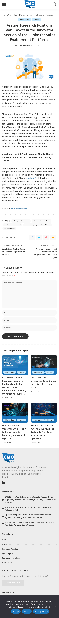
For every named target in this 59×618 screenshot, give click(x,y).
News (36, 19)
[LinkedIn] (3, 482)
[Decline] (55, 606)
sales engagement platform (38, 225)
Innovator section (42, 221)
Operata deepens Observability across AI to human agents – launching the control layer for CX (14, 432)
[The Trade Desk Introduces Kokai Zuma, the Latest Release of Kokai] (44, 365)
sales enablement (13, 225)
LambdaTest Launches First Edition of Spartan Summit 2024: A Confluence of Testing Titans (27, 157)
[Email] (53, 237)
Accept (16, 611)
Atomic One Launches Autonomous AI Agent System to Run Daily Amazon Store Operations (42, 432)
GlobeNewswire (19, 208)
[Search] (54, 4)
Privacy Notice (41, 611)
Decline (26, 611)
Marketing (24, 19)
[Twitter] (39, 237)
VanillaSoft (31, 178)
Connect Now (13, 582)
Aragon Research (21, 221)
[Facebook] (32, 237)
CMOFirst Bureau (25, 46)
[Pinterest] (46, 237)
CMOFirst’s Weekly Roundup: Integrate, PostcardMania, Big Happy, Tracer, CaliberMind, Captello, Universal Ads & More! (30, 500)
